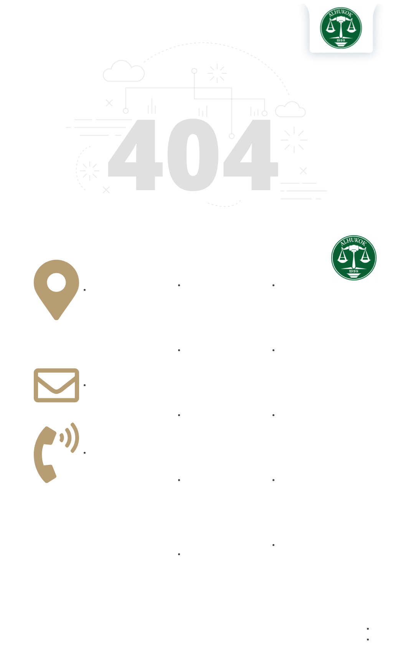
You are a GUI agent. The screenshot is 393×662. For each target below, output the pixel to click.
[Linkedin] (338, 368)
